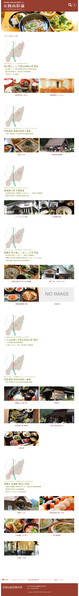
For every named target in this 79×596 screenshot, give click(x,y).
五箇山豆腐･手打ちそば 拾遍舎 (21, 281)
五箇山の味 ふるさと (21, 95)
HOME (6, 580)
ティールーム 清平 (21, 217)
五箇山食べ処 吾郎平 (21, 425)
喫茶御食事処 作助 (21, 304)
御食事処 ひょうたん (57, 95)
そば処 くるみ (21, 558)
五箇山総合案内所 (33, 580)
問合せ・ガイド (59, 580)
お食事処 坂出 (56, 217)
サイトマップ (46, 580)
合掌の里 (21, 448)
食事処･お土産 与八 (21, 403)
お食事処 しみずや (21, 535)
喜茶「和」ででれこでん (57, 281)
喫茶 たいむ (21, 513)
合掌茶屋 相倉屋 (57, 154)
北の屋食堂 (56, 535)
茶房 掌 (57, 403)
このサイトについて (18, 580)
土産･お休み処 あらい (57, 425)
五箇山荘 (57, 304)
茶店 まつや (21, 154)
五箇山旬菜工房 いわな (56, 513)
